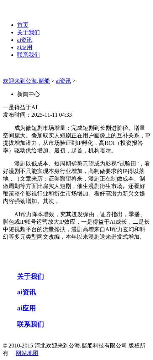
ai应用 (24, 47)
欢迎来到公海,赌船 (26, 81)
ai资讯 (24, 40)
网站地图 (27, 353)
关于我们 (28, 32)
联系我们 (28, 55)
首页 (22, 25)
